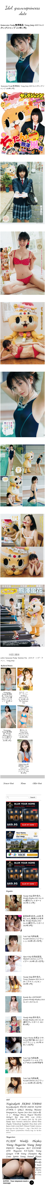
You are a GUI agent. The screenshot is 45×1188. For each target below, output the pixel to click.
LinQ (17, 1126)
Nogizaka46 (13, 1104)
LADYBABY (10, 1120)
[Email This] (10, 654)
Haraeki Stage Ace (30, 1130)
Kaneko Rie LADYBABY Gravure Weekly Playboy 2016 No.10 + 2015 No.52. (33, 999)
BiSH (36, 1128)
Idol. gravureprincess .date (22, 10)
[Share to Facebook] (16, 654)
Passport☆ (22, 1128)
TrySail (32, 1126)
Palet (17, 1128)
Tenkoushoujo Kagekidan (20, 1124)
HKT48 (23, 1107)
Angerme (20, 1112)
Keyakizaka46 (12, 1107)
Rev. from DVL (22, 1117)
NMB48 (36, 1104)
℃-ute (18, 1120)
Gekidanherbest (20, 1130)
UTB (17, 1154)
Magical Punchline (34, 1115)
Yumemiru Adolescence (23, 1122)
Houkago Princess (19, 1115)
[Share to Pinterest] (18, 654)
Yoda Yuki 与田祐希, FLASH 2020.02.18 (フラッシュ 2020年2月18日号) (33, 1080)
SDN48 (8, 1132)
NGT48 (38, 1107)
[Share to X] (14, 654)
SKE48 (30, 1107)
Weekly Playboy (30, 1141)
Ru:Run (38, 1130)
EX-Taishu (28, 1151)
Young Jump (10, 661)
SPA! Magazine (14, 1151)
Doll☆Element (24, 1126)
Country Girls (26, 1120)
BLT (28, 1148)
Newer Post (8, 783)
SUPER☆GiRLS (14, 1110)
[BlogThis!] (12, 654)
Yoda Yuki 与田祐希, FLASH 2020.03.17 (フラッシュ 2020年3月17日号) (33, 938)
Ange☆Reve (30, 1128)
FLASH (10, 1141)
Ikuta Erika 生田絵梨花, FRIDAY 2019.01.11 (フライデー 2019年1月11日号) (33, 959)
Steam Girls (37, 1124)
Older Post (37, 783)
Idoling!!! (9, 1117)
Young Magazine (16, 1145)
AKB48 (25, 1104)
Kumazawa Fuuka (11, 658)
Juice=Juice (28, 1112)
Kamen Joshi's (10, 1126)
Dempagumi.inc (11, 1112)
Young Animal (26, 1156)
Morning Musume (33, 1110)
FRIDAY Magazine (15, 1148)
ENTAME (36, 1148)
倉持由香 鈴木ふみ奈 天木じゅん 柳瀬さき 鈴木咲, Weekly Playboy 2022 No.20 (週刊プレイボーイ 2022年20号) (33, 921)
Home (23, 783)
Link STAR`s (36, 1117)
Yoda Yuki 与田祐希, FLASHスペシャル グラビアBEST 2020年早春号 (33, 1060)
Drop (31, 1124)
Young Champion (29, 1154)
